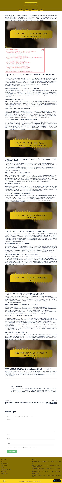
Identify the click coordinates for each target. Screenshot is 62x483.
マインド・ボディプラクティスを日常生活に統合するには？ (17, 66)
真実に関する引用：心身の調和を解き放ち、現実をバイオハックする (46, 462)
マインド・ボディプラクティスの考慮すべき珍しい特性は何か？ (18, 62)
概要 (42, 9)
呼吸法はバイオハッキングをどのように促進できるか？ (16, 58)
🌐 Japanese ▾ (57, 480)
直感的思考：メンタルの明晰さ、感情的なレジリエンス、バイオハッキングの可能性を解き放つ (46, 469)
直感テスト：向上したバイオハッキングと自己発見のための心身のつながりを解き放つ (46, 465)
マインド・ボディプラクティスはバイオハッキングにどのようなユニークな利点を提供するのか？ (24, 57)
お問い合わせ (34, 9)
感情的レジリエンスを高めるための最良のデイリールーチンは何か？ (18, 67)
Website (8, 443)
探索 (27, 9)
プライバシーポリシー (6, 469)
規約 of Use (3, 471)
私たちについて (4, 463)
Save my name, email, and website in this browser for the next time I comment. (22, 447)
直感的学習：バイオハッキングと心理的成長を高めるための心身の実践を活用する (46, 472)
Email (8, 438)
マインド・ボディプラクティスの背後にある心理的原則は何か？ (17, 56)
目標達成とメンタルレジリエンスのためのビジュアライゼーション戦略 (46, 476)
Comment (9, 419)
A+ (2, 481)
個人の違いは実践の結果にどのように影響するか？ (15, 63)
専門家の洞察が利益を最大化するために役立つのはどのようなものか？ (19, 71)
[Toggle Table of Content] (42, 50)
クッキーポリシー (5, 473)
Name (8, 434)
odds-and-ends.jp (31, 4)
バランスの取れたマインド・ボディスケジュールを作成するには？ (18, 68)
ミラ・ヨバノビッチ (16, 386)
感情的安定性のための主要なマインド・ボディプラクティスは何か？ (18, 52)
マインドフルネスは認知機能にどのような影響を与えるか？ (17, 61)
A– (5, 481)
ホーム (20, 9)
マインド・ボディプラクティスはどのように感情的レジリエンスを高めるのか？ (21, 51)
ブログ (2, 467)
